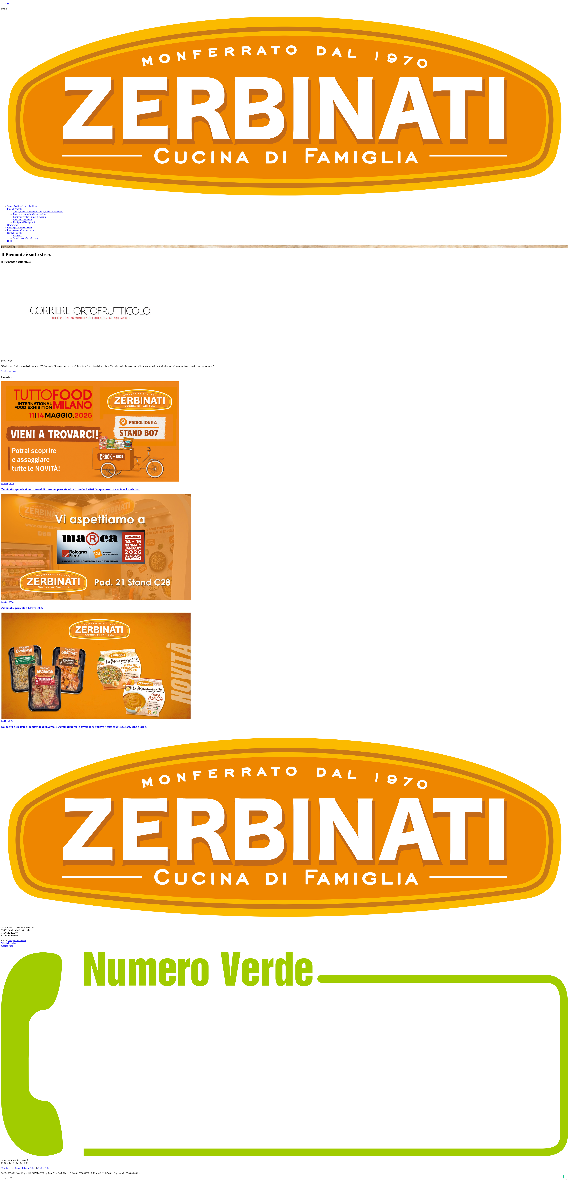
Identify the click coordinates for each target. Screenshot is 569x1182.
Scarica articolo (8, 371)
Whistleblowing (8, 943)
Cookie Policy (44, 1168)
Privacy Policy (29, 1168)
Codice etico (7, 946)
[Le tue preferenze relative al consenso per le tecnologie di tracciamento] (564, 1177)
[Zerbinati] (284, 922)
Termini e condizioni (10, 1168)
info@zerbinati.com (17, 940)
